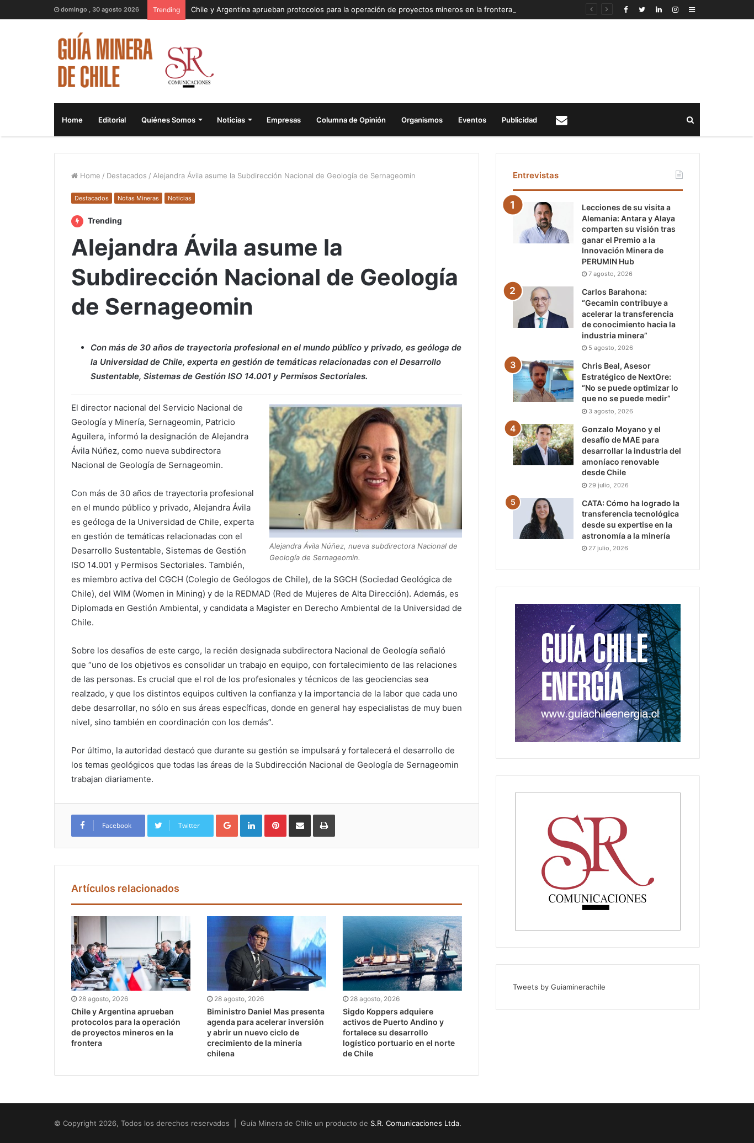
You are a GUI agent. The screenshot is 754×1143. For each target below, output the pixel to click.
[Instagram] (675, 9)
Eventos (472, 119)
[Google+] (227, 826)
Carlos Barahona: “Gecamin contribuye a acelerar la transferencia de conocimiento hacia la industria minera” (629, 313)
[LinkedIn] (658, 9)
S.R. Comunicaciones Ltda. (415, 1123)
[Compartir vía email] (300, 826)
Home (72, 119)
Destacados (127, 175)
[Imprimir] (324, 826)
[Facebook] (625, 9)
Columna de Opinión (351, 119)
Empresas (284, 119)
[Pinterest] (275, 826)
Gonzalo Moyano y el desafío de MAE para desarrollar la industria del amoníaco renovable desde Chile (631, 450)
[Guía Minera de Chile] (134, 61)
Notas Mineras (138, 198)
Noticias (231, 119)
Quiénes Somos (168, 119)
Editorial (112, 119)
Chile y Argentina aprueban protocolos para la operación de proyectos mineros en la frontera (351, 9)
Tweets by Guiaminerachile (559, 986)
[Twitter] (642, 9)
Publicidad (519, 119)
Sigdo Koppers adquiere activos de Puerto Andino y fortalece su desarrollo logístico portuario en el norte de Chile (399, 1032)
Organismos (422, 119)
